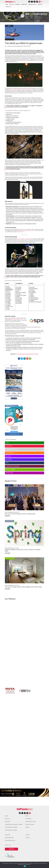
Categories (17, 4)
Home (7, 4)
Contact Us (8, 6)
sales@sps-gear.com (20, 231)
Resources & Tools (32, 4)
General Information (11, 449)
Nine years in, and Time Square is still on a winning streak (20, 513)
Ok (24, 866)
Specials (28, 837)
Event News (9, 446)
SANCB (27, 827)
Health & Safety (9, 521)
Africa (7, 442)
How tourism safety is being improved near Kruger (26, 354)
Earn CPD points (30, 824)
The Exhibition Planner (11, 827)
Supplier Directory (10, 840)
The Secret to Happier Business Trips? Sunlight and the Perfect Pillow (23, 587)
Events (27, 834)
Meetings (7, 821)
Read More (7, 515)
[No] (47, 864)
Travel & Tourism (27, 46)
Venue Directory (9, 837)
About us (11, 4)
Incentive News (10, 452)
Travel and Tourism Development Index (24, 238)
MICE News (8, 456)
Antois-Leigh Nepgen (9, 512)
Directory (40, 4)
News (9, 25)
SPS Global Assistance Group (17, 319)
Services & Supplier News (18, 46)
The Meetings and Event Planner (13, 824)
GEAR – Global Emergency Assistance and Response (21, 89)
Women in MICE (24, 4)
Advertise (11, 849)
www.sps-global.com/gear (29, 230)
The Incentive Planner (11, 830)
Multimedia (9, 459)
